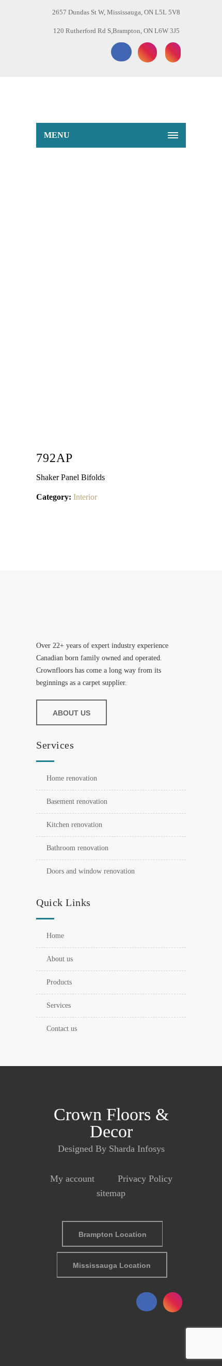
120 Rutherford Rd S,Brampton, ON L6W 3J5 (116, 31)
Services (58, 1005)
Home (97, 197)
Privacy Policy (145, 1178)
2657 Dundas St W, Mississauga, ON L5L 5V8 (116, 12)
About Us (59, 959)
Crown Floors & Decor (111, 1123)
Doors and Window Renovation (90, 871)
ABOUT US (71, 713)
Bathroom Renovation (77, 848)
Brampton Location (112, 1234)
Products (59, 982)
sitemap (111, 1193)
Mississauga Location (112, 1265)
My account (72, 1178)
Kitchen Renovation (74, 825)
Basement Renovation (76, 801)
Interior (85, 497)
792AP (123, 197)
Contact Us (61, 1029)
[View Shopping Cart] (173, 102)
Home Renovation (71, 778)
